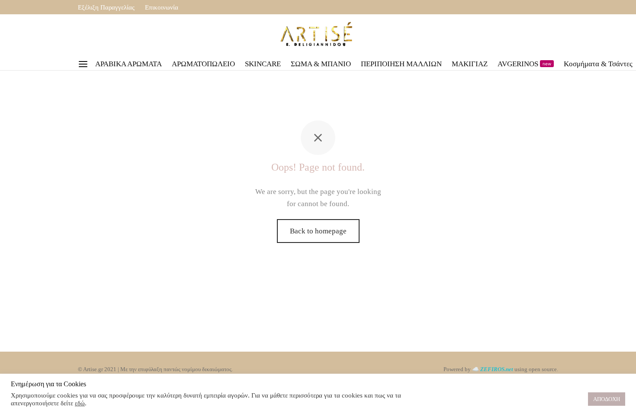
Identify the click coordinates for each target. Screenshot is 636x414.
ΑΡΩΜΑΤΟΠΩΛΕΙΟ (203, 64)
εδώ (80, 403)
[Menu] (83, 64)
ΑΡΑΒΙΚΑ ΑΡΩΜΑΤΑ (128, 64)
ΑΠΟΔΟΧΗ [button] (606, 399)
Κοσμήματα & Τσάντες (598, 64)
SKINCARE (263, 64)
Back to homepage (318, 231)
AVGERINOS (524, 64)
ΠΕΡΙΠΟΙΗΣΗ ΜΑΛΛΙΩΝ (401, 64)
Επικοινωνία (161, 7)
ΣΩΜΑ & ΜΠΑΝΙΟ (321, 64)
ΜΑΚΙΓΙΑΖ (470, 64)
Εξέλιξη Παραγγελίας (106, 7)
